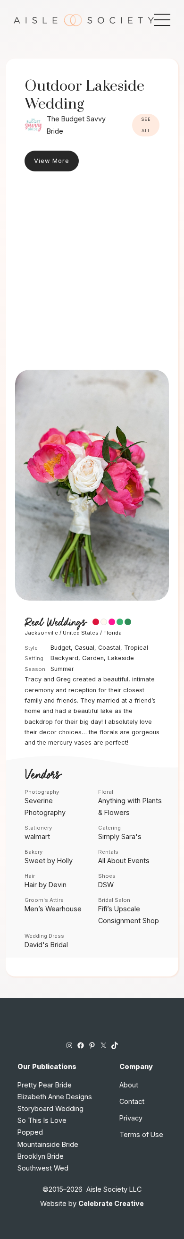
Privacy (130, 1118)
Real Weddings (55, 622)
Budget (60, 647)
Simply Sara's (120, 836)
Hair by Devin (46, 885)
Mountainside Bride (47, 1144)
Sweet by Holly (49, 861)
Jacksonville (41, 632)
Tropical (136, 647)
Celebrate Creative (111, 1203)
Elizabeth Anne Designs (54, 1097)
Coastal (109, 647)
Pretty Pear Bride (44, 1085)
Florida (112, 632)
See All (146, 125)
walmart (37, 836)
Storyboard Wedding (50, 1108)
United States (81, 632)
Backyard (64, 658)
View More (51, 160)
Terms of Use (141, 1134)
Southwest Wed (42, 1168)
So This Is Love (42, 1120)
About (128, 1085)
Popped (30, 1132)
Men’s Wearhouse (53, 909)
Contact (131, 1101)
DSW (106, 885)
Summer (62, 668)
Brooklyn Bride (40, 1156)
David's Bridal (46, 945)
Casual (84, 647)
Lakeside (121, 658)
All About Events (124, 861)
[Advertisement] (92, 273)
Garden (93, 658)
